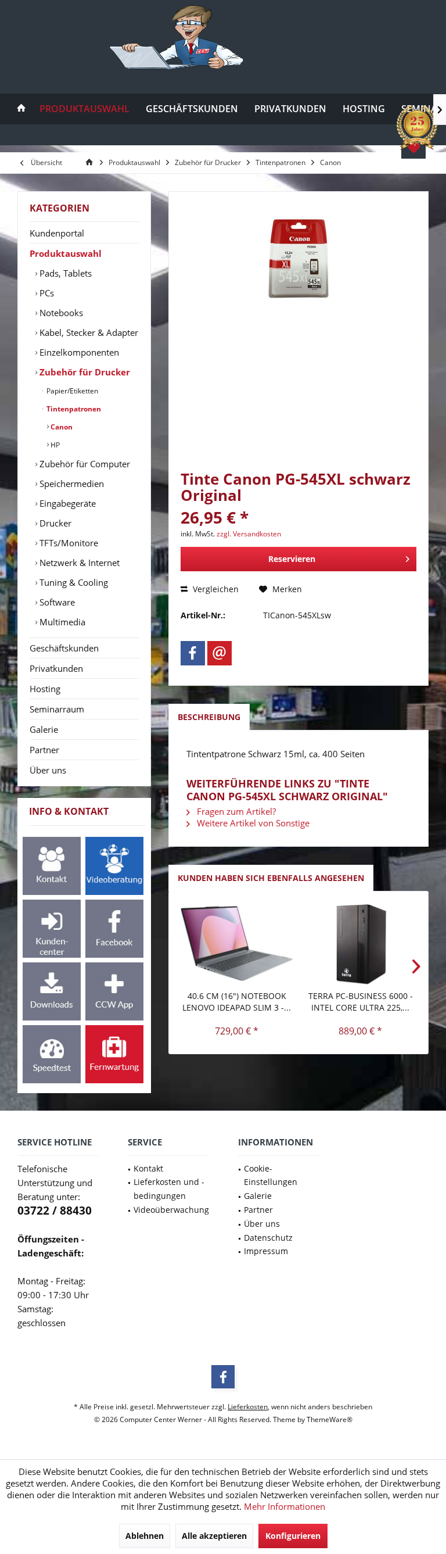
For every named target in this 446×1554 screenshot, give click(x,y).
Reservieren (291, 558)
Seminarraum (57, 709)
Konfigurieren (293, 1535)
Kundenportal (57, 233)
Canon (61, 427)
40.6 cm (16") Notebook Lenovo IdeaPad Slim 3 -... (236, 1001)
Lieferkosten (248, 1407)
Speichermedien (70, 483)
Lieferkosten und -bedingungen (169, 1188)
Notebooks (60, 312)
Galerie (44, 729)
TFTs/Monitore (67, 543)
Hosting (45, 688)
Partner (44, 749)
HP (54, 445)
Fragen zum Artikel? (235, 811)
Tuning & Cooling (72, 582)
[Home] (21, 109)
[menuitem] (21, 109)
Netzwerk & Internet (78, 562)
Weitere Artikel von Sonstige (252, 823)
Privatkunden (56, 668)
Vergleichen (214, 589)
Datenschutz (268, 1237)
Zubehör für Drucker (83, 372)
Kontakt (148, 1168)
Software (56, 602)
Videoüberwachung (171, 1209)
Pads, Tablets (64, 273)
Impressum (266, 1250)
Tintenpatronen (73, 409)
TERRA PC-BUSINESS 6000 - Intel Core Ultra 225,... (360, 1001)
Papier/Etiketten (71, 391)
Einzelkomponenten (78, 352)
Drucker (54, 523)
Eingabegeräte (66, 503)
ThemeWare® (330, 1419)
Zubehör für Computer (83, 464)
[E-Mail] (219, 653)
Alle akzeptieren (214, 1535)
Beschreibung (209, 716)
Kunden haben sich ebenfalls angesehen (271, 877)
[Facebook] (193, 653)
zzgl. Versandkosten (249, 534)
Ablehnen (144, 1535)
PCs (45, 293)
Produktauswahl (66, 253)
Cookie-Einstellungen (270, 1175)
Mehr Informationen (284, 1506)
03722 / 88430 (54, 1210)
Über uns (48, 770)
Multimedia (61, 622)
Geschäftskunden (64, 648)
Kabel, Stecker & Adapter (87, 332)
